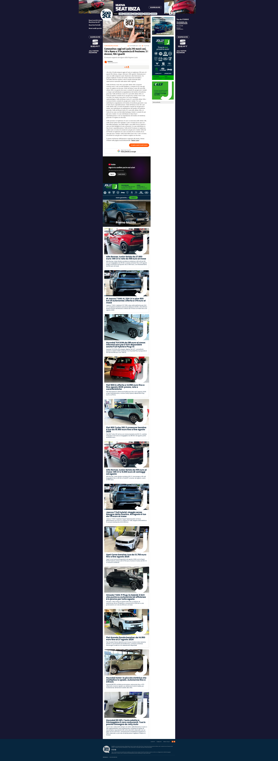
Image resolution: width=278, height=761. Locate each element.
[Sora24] (172, 741)
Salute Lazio (135, 140)
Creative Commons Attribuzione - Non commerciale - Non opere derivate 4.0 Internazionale (133, 747)
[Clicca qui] (127, 169)
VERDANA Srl (105, 757)
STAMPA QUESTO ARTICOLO (139, 145)
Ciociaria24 (154, 13)
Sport (135, 13)
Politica (121, 13)
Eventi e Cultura (128, 13)
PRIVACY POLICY (166, 741)
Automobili (147, 13)
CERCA (133, 198)
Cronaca (116, 13)
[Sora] (106, 21)
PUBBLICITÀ (159, 741)
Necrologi (140, 13)
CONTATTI (153, 741)
